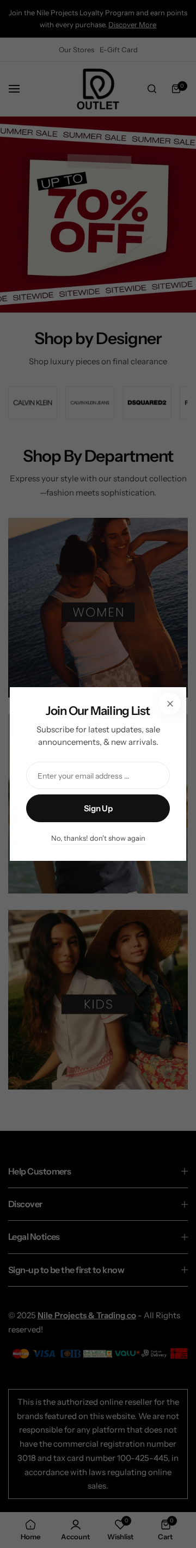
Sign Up (98, 808)
